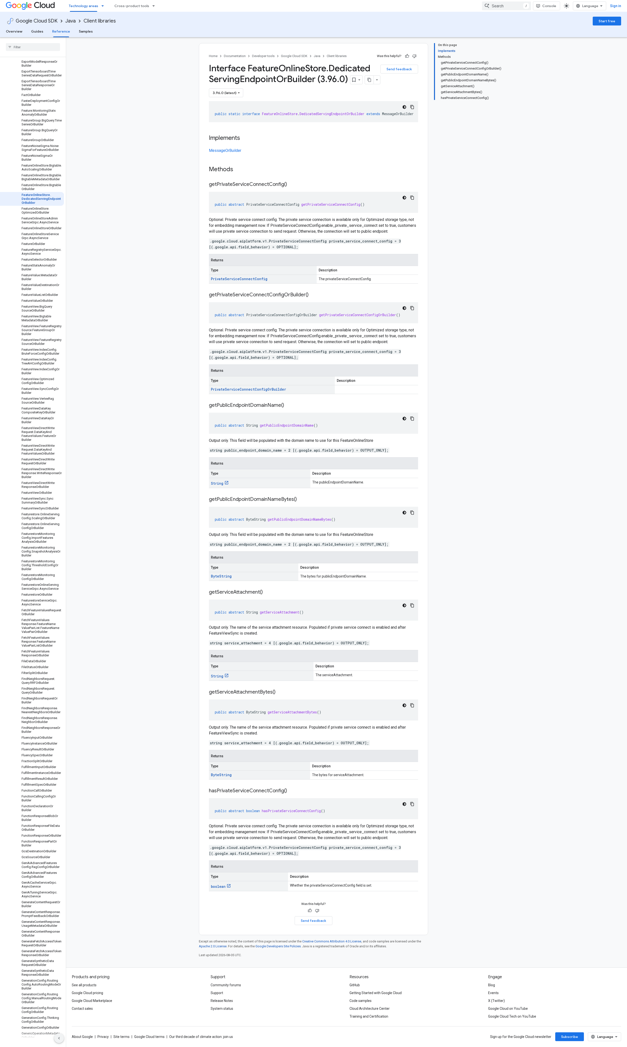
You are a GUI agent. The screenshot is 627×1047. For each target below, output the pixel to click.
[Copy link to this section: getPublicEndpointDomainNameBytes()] (302, 500)
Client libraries (100, 21)
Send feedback (399, 69)
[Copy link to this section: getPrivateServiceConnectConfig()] (292, 185)
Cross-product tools (131, 6)
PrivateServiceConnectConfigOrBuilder (248, 389)
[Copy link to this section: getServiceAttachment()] (268, 592)
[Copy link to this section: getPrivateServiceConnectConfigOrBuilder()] (313, 295)
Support (217, 993)
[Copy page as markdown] (369, 80)
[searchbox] (33, 47)
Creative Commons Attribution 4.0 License (331, 941)
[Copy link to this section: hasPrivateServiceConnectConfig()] (292, 791)
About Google (82, 1037)
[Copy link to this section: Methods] (239, 170)
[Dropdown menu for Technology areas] (104, 6)
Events (493, 993)
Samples (86, 31)
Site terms (121, 1037)
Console (549, 6)
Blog (491, 985)
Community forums (226, 985)
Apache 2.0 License (213, 946)
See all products (84, 985)
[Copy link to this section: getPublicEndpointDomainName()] (289, 406)
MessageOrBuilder (225, 150)
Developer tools (263, 56)
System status (222, 1009)
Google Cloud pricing (87, 993)
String (217, 483)
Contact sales (82, 1009)
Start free (607, 21)
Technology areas (83, 6)
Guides (37, 31)
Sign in (615, 6)
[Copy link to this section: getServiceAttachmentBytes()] (280, 692)
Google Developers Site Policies (278, 946)
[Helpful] (407, 56)
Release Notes (222, 1001)
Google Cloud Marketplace (92, 1001)
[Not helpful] (414, 56)
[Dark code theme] (404, 107)
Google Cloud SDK (37, 21)
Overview (14, 31)
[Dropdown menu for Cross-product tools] (155, 6)
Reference (61, 31)
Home (213, 56)
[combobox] (506, 5)
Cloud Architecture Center (370, 1009)
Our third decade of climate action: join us (201, 1037)
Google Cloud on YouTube (508, 1009)
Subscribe (569, 1037)
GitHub (355, 985)
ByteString (221, 576)
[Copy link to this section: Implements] (245, 138)
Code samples (361, 1001)
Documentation (235, 56)
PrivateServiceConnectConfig (239, 279)
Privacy (103, 1037)
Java (70, 21)
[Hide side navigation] (59, 1038)
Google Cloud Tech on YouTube (512, 1016)
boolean (218, 886)
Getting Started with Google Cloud (376, 993)
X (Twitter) (496, 1001)
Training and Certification (369, 1016)
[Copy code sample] (412, 107)
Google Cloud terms (149, 1037)
